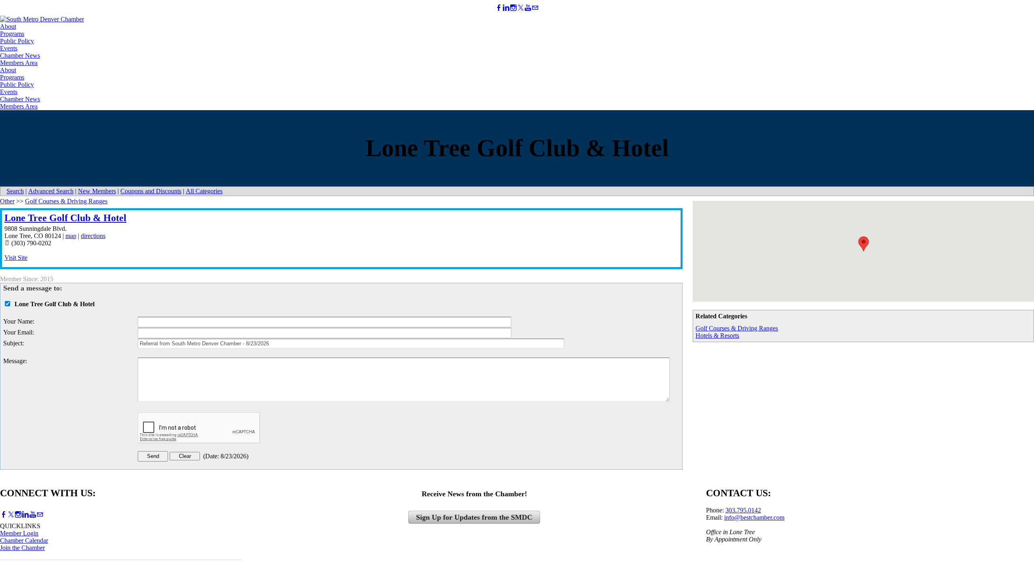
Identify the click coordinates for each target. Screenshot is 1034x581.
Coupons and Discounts (150, 191)
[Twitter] (520, 7)
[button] (863, 243)
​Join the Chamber (22, 547)
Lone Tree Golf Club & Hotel (65, 218)
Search (15, 191)
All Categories (204, 191)
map (70, 235)
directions (93, 235)
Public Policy (17, 41)
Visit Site (15, 257)
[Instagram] (513, 7)
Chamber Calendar (24, 540)
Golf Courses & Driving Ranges (737, 328)
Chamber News (20, 55)
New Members (97, 191)
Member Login (19, 533)
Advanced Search (51, 191)
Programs (12, 33)
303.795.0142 (743, 510)
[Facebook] (499, 7)
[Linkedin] (506, 7)
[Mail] (535, 7)
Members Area (19, 62)
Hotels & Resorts (717, 335)
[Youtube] (528, 7)
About (8, 26)
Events (8, 48)
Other (7, 201)
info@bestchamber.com (754, 517)
